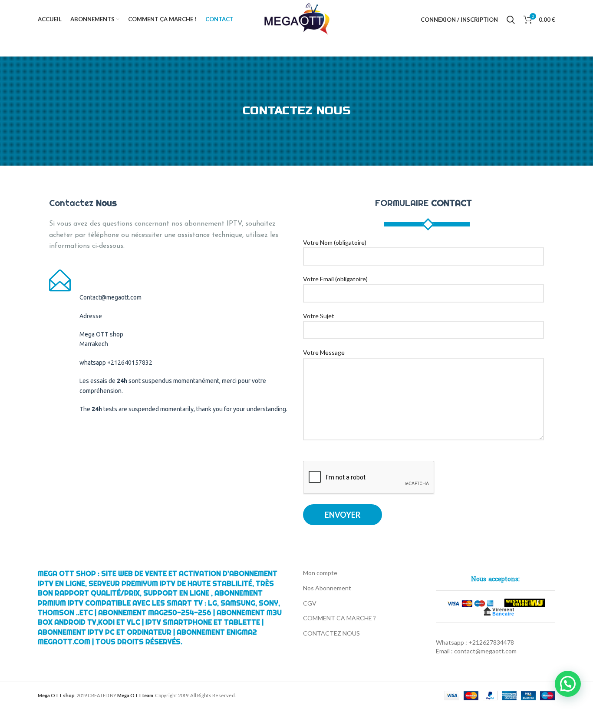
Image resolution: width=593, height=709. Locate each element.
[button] (568, 684)
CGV (309, 603)
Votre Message (324, 352)
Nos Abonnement (327, 588)
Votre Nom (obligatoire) (334, 242)
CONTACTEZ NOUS (331, 633)
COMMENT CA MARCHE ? (339, 618)
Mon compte (320, 572)
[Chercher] (510, 19)
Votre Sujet (318, 316)
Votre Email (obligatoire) (335, 279)
